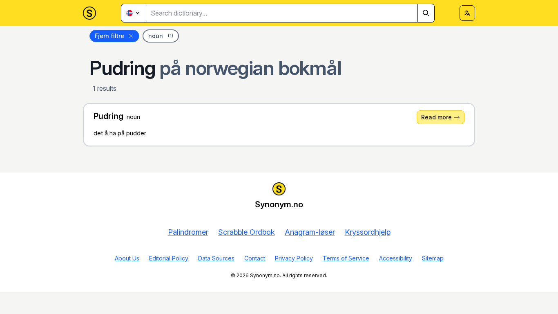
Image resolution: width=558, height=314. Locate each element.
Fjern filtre (109, 35)
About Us (127, 258)
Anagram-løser (310, 232)
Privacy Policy (294, 258)
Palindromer (188, 232)
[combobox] (289, 13)
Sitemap (433, 258)
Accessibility (395, 258)
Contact (254, 258)
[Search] (426, 13)
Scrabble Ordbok (246, 232)
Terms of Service (346, 258)
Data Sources (216, 258)
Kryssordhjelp (368, 232)
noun (160, 35)
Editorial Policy (168, 258)
